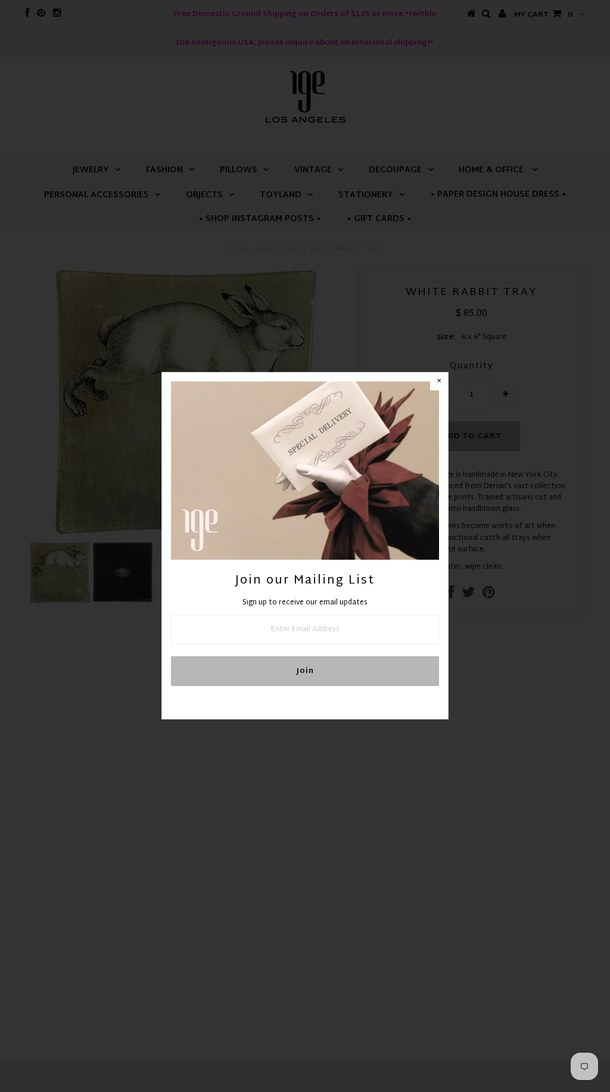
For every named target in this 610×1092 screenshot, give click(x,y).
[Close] (439, 381)
